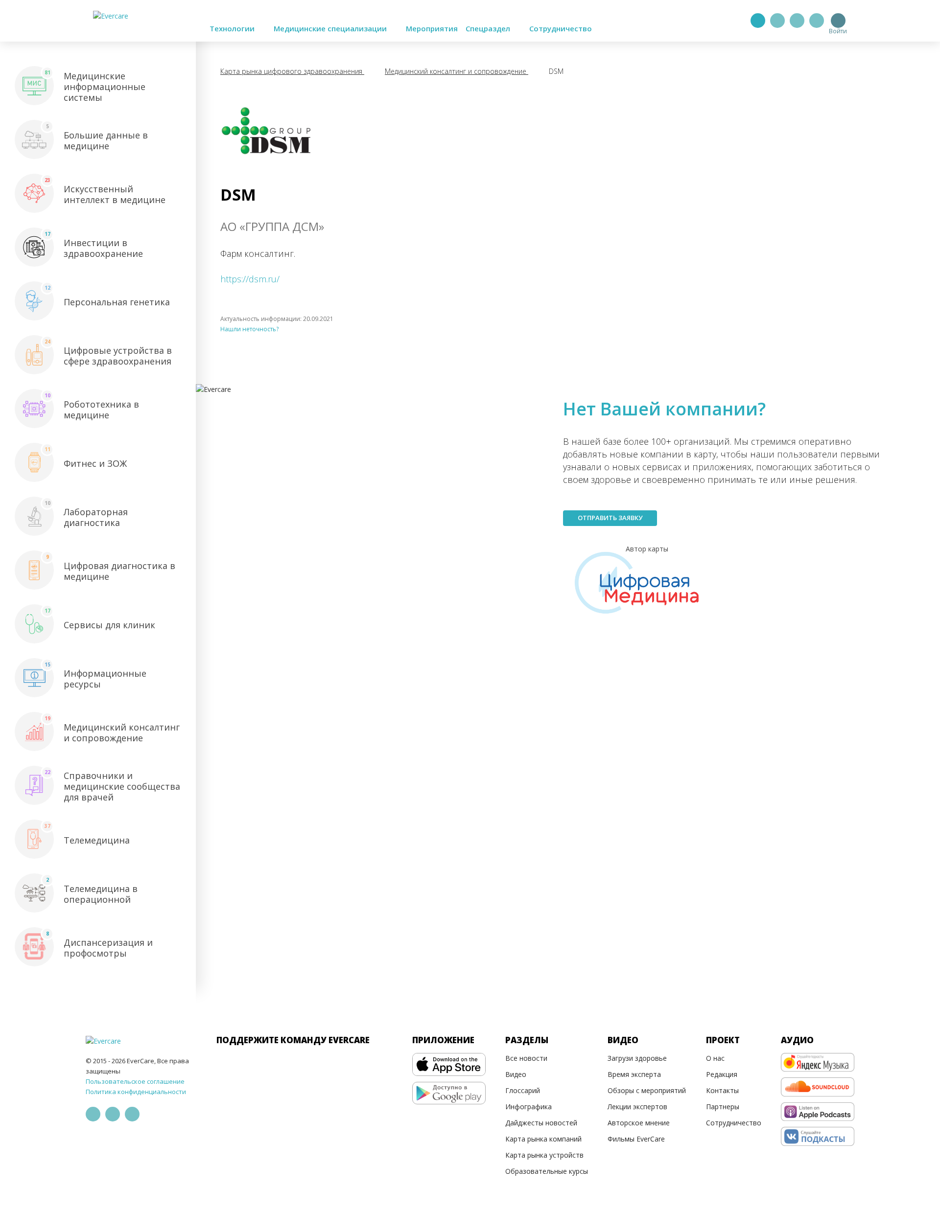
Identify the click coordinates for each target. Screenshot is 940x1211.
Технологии (233, 28)
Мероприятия (432, 28)
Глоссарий (522, 1090)
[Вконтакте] (797, 20)
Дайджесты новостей (541, 1122)
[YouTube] (816, 20)
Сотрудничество (560, 28)
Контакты (722, 1090)
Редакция (721, 1074)
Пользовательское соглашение (135, 1081)
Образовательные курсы (546, 1171)
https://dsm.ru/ (250, 279)
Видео (515, 1074)
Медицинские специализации (331, 28)
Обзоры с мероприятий (647, 1090)
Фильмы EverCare (636, 1138)
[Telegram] (777, 20)
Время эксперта (634, 1074)
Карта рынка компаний (543, 1138)
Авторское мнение (639, 1122)
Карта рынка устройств (544, 1155)
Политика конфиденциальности (136, 1091)
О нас (715, 1058)
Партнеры (722, 1106)
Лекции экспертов (637, 1106)
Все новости (526, 1058)
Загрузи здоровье (637, 1058)
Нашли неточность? (249, 329)
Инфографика (528, 1106)
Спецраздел (489, 28)
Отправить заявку (610, 517)
